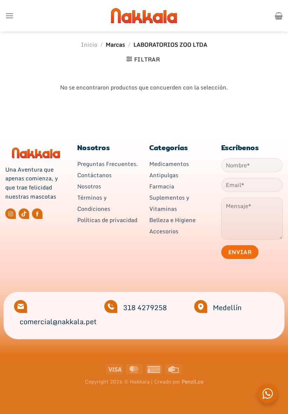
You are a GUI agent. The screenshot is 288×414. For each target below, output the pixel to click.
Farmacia (161, 186)
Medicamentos (169, 163)
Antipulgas (163, 175)
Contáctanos (94, 175)
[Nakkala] (144, 16)
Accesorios (163, 231)
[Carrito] (279, 16)
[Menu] (9, 15)
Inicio (89, 44)
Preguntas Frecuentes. (107, 163)
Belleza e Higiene (172, 220)
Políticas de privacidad (107, 220)
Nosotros (89, 186)
